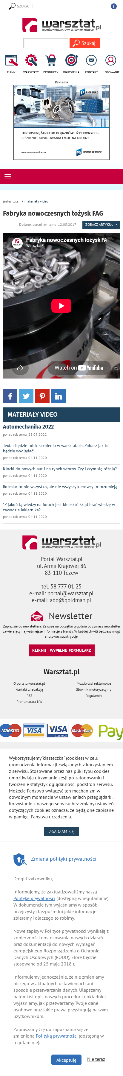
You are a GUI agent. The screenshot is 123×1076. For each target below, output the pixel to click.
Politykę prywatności (34, 898)
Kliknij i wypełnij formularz (61, 650)
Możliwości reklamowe (94, 683)
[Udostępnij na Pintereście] (42, 395)
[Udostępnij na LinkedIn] (58, 395)
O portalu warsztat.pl (29, 683)
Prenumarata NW (29, 701)
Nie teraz (96, 1059)
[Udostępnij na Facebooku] (10, 395)
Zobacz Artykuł (99, 224)
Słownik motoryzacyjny (93, 689)
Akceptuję (66, 1060)
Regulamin (94, 695)
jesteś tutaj (11, 201)
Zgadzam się (64, 831)
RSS (29, 695)
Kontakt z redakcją (29, 689)
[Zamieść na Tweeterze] (26, 395)
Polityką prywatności (57, 1036)
